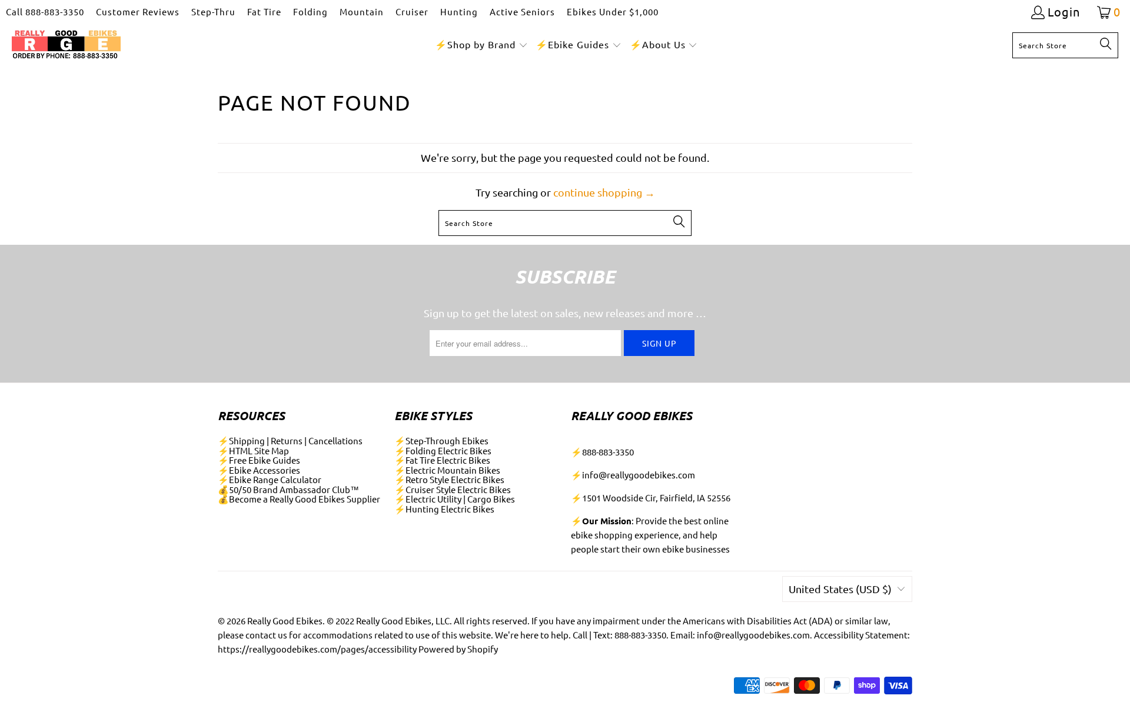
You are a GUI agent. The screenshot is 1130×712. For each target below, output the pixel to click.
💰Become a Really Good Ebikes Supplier (299, 498)
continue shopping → (604, 192)
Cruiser (412, 11)
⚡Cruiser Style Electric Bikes (452, 489)
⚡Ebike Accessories (259, 469)
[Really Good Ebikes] (66, 45)
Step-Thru (213, 11)
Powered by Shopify (458, 648)
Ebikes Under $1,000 (613, 11)
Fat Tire (264, 11)
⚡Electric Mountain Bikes (447, 469)
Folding (310, 11)
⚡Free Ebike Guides (259, 459)
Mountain (362, 11)
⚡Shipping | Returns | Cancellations (290, 440)
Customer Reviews (138, 11)
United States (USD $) (840, 589)
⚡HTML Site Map (253, 450)
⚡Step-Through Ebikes (441, 440)
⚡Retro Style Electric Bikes (449, 479)
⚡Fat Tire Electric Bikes (442, 459)
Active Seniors (522, 11)
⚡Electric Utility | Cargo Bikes (454, 498)
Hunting (459, 11)
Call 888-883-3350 (45, 11)
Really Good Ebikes (285, 620)
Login (1064, 12)
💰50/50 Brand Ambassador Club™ (288, 489)
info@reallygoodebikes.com (638, 474)
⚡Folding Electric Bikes (442, 450)
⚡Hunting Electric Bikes (444, 508)
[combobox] (1065, 45)
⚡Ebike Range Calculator (269, 479)
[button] (481, 45)
